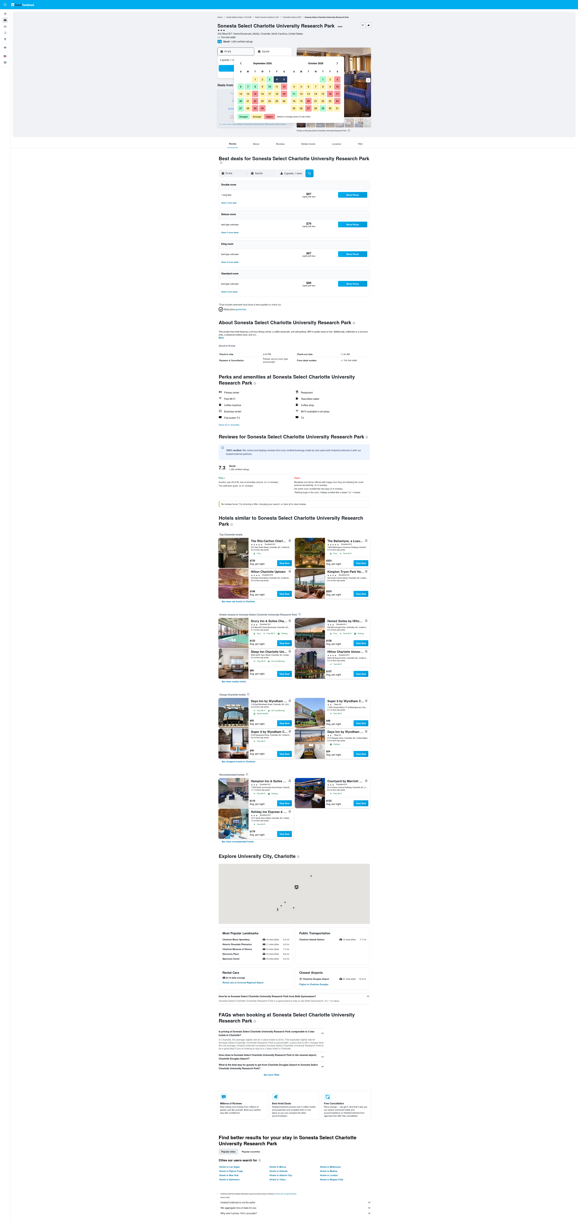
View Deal (284, 563)
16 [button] (262, 94)
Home (220, 17)
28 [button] (248, 108)
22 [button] (255, 101)
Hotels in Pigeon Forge (231, 1171)
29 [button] (255, 108)
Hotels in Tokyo (278, 1179)
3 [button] (269, 79)
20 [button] (240, 101)
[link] (238, 601)
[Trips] (5, 48)
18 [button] (276, 94)
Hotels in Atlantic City (281, 1175)
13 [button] (240, 94)
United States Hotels (234, 17)
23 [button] (262, 101)
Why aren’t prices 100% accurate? (239, 1213)
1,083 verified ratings (241, 41)
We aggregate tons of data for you (238, 1208)
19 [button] (284, 94)
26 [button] (284, 101)
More (221, 337)
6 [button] (240, 86)
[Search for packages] (5, 33)
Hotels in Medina (328, 1171)
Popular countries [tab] (251, 1151)
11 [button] (276, 86)
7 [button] (248, 86)
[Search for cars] (5, 26)
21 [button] (248, 101)
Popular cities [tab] (228, 1151)
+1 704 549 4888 (227, 37)
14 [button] (248, 94)
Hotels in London (329, 1175)
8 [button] (255, 86)
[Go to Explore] (5, 39)
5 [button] (284, 79)
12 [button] (284, 86)
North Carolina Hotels (264, 17)
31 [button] (337, 108)
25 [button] (276, 101)
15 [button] (255, 94)
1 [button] (255, 79)
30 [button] (262, 108)
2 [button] (262, 79)
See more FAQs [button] (271, 1074)
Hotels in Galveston (229, 1179)
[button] (5, 4)
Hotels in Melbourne (330, 1166)
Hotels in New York (229, 1175)
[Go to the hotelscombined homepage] (22, 4)
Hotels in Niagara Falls (331, 1179)
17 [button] (269, 94)
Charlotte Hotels (289, 17)
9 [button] (262, 86)
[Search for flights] (5, 14)
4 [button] (277, 79)
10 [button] (269, 86)
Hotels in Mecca (278, 1166)
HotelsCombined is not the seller (238, 1202)
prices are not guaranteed (285, 1193)
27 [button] (240, 108)
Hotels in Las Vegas (229, 1166)
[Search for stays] (5, 20)
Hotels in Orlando (279, 1171)
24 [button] (269, 101)
